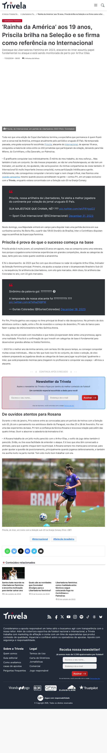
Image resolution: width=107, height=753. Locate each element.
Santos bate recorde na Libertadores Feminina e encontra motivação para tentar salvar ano (13, 586)
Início (6, 14)
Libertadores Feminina (30, 14)
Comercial (35, 666)
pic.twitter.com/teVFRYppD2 (77, 208)
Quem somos (10, 653)
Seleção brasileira (64, 539)
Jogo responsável (39, 670)
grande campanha (11, 176)
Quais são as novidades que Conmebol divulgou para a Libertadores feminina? (40, 586)
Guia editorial (10, 658)
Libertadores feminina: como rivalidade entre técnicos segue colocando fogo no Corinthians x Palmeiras (66, 589)
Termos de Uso (69, 405)
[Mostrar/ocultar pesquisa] (102, 5)
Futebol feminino (15, 14)
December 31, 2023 (81, 215)
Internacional (71, 144)
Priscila (48, 144)
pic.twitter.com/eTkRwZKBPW (27, 302)
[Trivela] (14, 5)
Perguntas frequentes (14, 670)
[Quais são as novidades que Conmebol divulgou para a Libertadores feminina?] (40, 573)
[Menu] (95, 5)
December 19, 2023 (73, 309)
